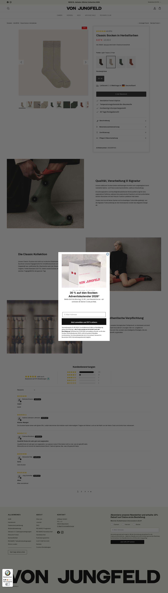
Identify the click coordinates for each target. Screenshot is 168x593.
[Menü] (11, 570)
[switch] (7, 584)
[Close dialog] (108, 254)
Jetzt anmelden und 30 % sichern (84, 322)
